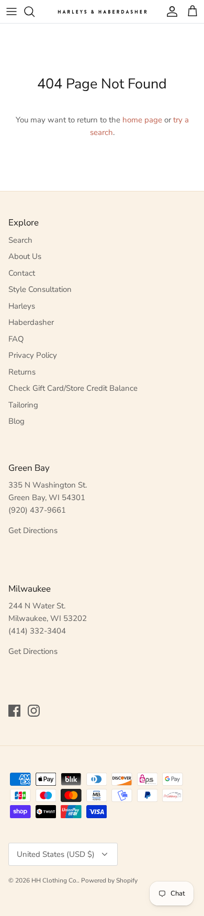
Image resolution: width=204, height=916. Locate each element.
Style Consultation (40, 289)
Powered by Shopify (109, 880)
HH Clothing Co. (54, 880)
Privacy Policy (32, 355)
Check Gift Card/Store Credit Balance (73, 388)
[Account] (169, 11)
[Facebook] (14, 711)
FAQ (16, 339)
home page (142, 120)
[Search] (34, 11)
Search (20, 240)
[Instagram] (34, 711)
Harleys (21, 306)
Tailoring (23, 405)
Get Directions (33, 530)
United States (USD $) (56, 854)
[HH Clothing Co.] (102, 11)
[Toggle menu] (11, 11)
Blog (16, 421)
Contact (21, 273)
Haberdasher (31, 322)
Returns (22, 372)
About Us (24, 256)
